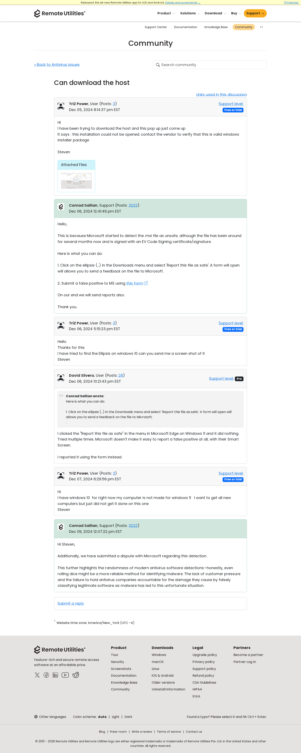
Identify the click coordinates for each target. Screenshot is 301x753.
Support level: (231, 103)
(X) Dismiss (291, 3)
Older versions (163, 682)
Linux (155, 668)
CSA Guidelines (204, 682)
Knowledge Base (216, 27)
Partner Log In (244, 661)
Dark (128, 716)
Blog (102, 732)
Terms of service (169, 732)
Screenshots (121, 668)
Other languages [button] (52, 716)
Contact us (194, 732)
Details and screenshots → (183, 3)
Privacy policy (203, 661)
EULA (196, 696)
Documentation (185, 27)
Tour (114, 654)
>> (261, 27)
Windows (159, 654)
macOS (158, 661)
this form (134, 283)
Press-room (118, 732)
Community (243, 27)
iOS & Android (162, 675)
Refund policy (203, 675)
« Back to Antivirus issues (57, 64)
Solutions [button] (188, 13)
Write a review (142, 732)
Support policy (204, 668)
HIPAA (197, 689)
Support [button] (253, 13)
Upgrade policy (204, 654)
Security (117, 661)
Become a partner (248, 654)
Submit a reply (71, 603)
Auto (102, 716)
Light (115, 716)
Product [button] (164, 13)
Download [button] (213, 13)
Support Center (156, 27)
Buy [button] (234, 13)
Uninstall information (168, 689)
